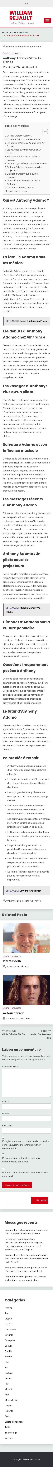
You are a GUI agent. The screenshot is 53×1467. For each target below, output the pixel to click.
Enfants (9, 1334)
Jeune (8, 1378)
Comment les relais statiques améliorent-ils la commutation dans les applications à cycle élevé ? (26, 1258)
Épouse (9, 1345)
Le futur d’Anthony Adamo (21, 187)
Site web (7, 1125)
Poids (8, 1416)
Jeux (7, 1383)
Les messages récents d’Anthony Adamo (27, 163)
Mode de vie (11, 1400)
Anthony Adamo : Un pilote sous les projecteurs (24, 169)
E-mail (6, 1113)
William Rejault (20, 15)
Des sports (10, 1329)
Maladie (9, 1389)
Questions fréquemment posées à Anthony (23, 182)
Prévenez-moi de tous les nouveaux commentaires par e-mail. (21, 1160)
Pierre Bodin (12, 961)
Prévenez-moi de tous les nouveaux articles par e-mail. (25, 1174)
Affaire (8, 1307)
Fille (7, 1361)
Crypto (8, 1318)
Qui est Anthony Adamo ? (19, 135)
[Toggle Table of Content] (43, 131)
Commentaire (10, 1066)
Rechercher (42, 1200)
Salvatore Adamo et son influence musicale (23, 158)
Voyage (9, 1437)
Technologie (11, 1432)
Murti (26, 966)
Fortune (9, 1372)
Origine (8, 1405)
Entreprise (10, 1340)
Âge (7, 1313)
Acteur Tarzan (13, 1013)
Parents (9, 1410)
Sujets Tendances (12, 53)
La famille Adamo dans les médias (24, 139)
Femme (9, 1356)
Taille (7, 1427)
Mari (7, 1394)
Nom (5, 1101)
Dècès (8, 1324)
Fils (6, 1367)
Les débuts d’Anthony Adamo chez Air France (26, 145)
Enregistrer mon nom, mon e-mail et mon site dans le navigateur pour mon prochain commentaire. (25, 1145)
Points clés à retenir (17, 191)
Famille (8, 1351)
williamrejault (31, 67)
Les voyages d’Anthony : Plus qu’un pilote (24, 151)
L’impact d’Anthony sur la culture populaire (22, 175)
